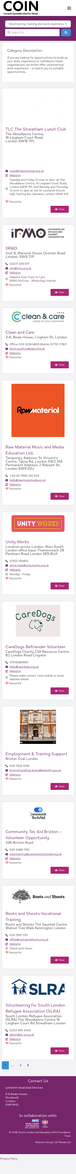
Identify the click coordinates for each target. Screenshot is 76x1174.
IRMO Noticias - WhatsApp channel (33, 281)
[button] (69, 8)
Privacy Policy (8, 1159)
